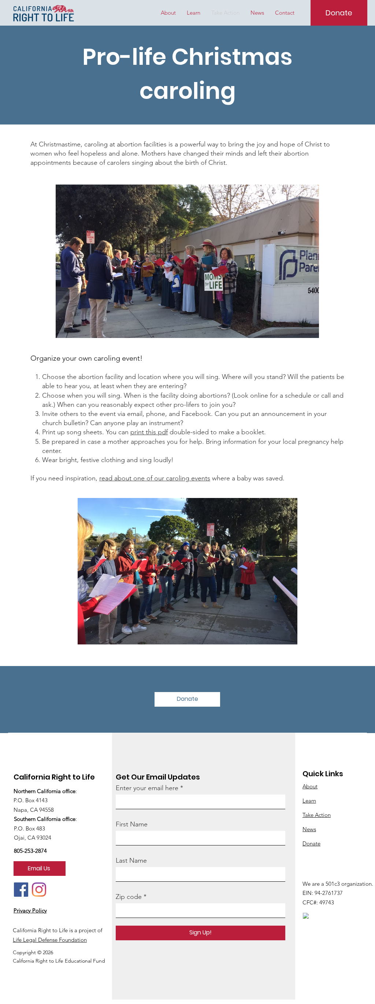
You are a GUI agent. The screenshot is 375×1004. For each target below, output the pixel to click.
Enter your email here (147, 788)
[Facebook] (21, 889)
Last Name (131, 860)
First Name (132, 824)
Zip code (129, 896)
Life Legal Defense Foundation (50, 939)
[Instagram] (39, 889)
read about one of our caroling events (154, 478)
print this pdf (149, 432)
